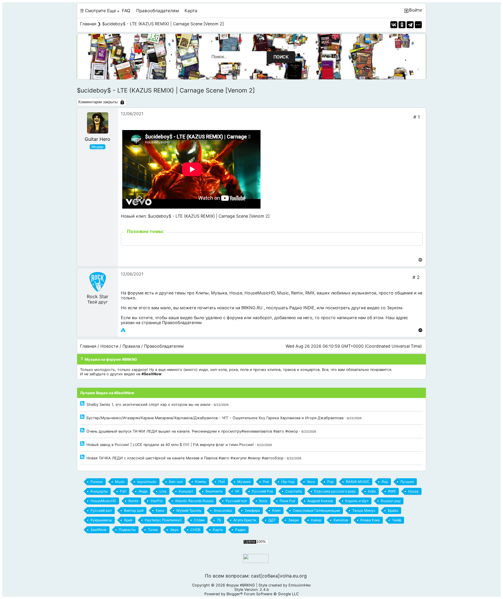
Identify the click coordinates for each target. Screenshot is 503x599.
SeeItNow (99, 529)
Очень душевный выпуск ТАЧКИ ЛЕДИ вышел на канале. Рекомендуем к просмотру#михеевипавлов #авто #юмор (192, 431)
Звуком (394, 307)
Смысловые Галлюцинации (316, 510)
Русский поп (236, 501)
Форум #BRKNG (240, 585)
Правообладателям (157, 10)
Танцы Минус (364, 510)
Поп (221, 481)
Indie (372, 491)
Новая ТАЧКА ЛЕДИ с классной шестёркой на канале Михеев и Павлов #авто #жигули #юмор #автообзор (185, 458)
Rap (385, 481)
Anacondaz (223, 510)
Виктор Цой (134, 510)
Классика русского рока (335, 491)
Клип (276, 510)
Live (163, 491)
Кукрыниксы (101, 520)
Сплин (199, 520)
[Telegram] (410, 24)
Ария (128, 520)
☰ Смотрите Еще (98, 10)
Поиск (280, 57)
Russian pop (391, 501)
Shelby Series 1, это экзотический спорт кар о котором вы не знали (148, 404)
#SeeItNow (151, 374)
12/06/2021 (132, 113)
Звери (293, 520)
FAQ (126, 10)
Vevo (311, 481)
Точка (153, 529)
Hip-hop (288, 481)
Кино (160, 510)
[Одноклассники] (401, 24)
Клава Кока (370, 520)
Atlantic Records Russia (194, 501)
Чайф (396, 520)
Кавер (316, 520)
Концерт (186, 491)
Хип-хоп (176, 481)
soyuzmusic (147, 481)
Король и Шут (357, 501)
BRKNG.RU (252, 307)
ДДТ (272, 520)
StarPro (156, 501)
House (235, 292)
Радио (240, 529)
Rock (263, 501)
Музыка (219, 292)
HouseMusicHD (260, 292)
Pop (330, 481)
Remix (297, 292)
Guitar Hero (97, 139)
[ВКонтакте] (393, 24)
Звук (174, 529)
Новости (109, 346)
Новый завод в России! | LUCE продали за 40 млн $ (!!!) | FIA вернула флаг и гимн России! (170, 444)
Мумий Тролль (188, 510)
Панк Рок (287, 501)
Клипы (202, 292)
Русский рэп (101, 510)
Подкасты (127, 529)
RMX (309, 292)
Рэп (123, 491)
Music (283, 292)
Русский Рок (262, 491)
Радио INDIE (301, 307)
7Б (219, 520)
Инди (143, 491)
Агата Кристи (244, 520)
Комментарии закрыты (98, 102)
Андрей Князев (320, 501)
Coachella (293, 491)
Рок (266, 481)
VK (237, 491)
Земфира (252, 510)
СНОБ (195, 529)
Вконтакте (214, 491)
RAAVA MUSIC (357, 481)
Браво (393, 510)
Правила (131, 346)
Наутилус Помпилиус (163, 520)
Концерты (99, 491)
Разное (97, 481)
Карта (191, 10)
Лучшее (407, 481)
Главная (88, 23)
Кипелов (341, 520)
